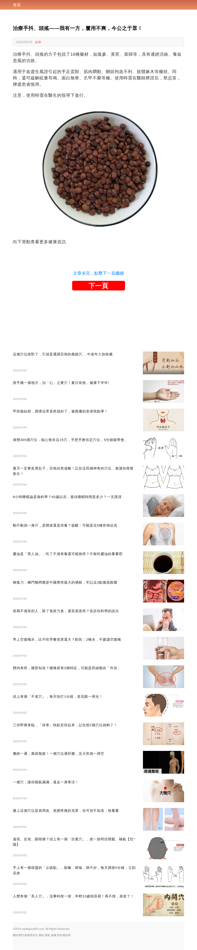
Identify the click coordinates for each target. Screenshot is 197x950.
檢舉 (38, 42)
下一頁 (98, 285)
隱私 (47, 935)
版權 (53, 935)
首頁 (17, 5)
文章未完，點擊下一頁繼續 (98, 273)
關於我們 (18, 935)
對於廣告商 (64, 935)
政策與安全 (31, 935)
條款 (41, 935)
